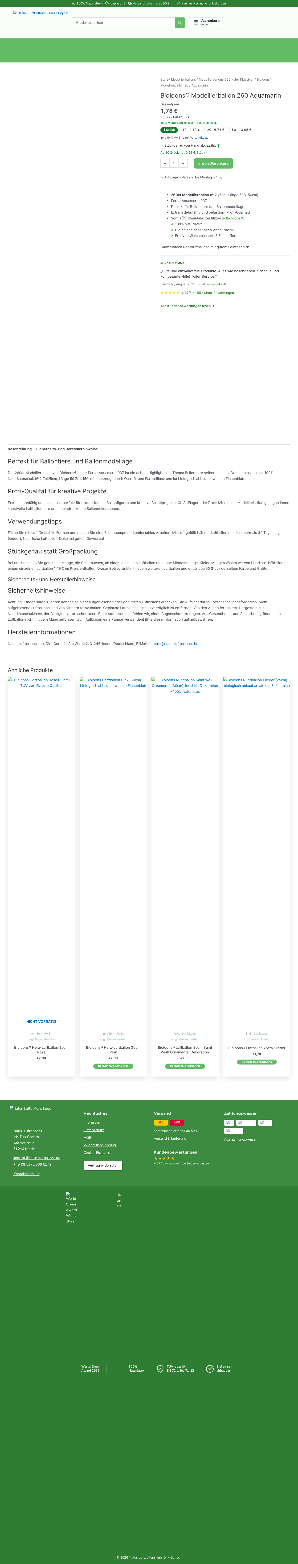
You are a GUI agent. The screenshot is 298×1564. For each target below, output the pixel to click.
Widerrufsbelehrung (100, 1145)
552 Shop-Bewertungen (215, 293)
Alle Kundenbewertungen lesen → (187, 306)
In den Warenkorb (213, 163)
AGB (87, 1137)
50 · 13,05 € (241, 130)
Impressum (92, 1122)
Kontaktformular (26, 1174)
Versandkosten (200, 137)
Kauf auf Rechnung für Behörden (204, 4)
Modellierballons (183, 79)
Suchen (180, 22)
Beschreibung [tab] (20, 449)
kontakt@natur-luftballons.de (173, 643)
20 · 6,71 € (216, 130)
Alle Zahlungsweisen (240, 1139)
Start (164, 79)
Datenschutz (94, 1130)
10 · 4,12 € (191, 130)
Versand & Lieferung (170, 1138)
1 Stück (169, 130)
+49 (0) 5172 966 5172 (32, 1164)
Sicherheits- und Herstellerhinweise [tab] (67, 449)
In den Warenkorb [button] (113, 1066)
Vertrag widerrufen (103, 1165)
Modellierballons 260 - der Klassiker (226, 79)
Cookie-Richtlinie (97, 1152)
